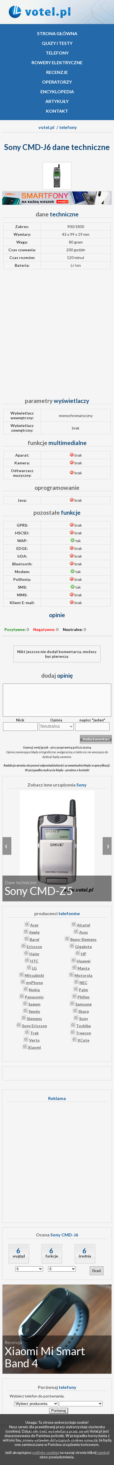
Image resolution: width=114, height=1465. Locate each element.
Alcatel (83, 925)
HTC (34, 961)
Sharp (83, 1011)
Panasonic (34, 997)
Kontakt (57, 110)
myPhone (34, 982)
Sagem (34, 1004)
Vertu (34, 1040)
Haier (34, 953)
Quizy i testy (57, 43)
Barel (34, 939)
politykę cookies (45, 1452)
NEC (83, 982)
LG (34, 968)
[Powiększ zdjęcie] (57, 188)
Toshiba (83, 1025)
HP (83, 953)
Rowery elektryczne (57, 62)
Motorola (83, 975)
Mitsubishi (34, 975)
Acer (34, 925)
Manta (83, 968)
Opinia (56, 720)
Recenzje (57, 72)
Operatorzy (57, 81)
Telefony (57, 52)
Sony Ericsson (34, 1025)
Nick (20, 720)
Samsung (83, 1004)
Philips (83, 997)
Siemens (34, 1018)
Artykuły (57, 101)
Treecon (83, 1033)
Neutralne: (73, 629)
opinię (57, 675)
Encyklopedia (57, 91)
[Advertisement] (57, 331)
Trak (34, 1033)
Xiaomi (34, 1047)
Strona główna (57, 33)
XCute (83, 1040)
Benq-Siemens (83, 939)
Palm (83, 989)
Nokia (34, 989)
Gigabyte (83, 946)
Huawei (83, 961)
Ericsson (34, 946)
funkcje (51, 1256)
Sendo (34, 1011)
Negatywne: (44, 629)
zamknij (103, 1452)
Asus (83, 932)
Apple (34, 932)
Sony (83, 1018)
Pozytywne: (15, 629)
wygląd (19, 1256)
